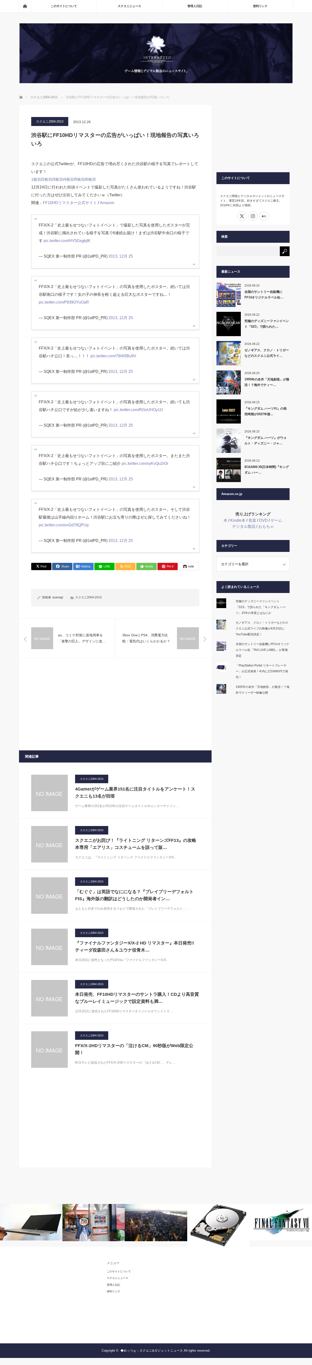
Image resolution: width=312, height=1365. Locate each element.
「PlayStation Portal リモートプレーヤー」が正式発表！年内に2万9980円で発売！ (262, 671)
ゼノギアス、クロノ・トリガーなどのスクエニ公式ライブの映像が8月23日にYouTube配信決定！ (262, 628)
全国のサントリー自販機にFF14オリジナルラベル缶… (263, 294)
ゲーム (276, 520)
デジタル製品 (243, 526)
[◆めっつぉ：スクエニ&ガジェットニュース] (156, 82)
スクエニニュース (129, 6)
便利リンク (260, 6)
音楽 (252, 520)
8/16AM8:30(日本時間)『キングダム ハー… (266, 469)
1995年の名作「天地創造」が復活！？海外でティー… (266, 382)
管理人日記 (194, 6)
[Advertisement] (115, 704)
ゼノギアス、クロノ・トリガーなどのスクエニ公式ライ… (266, 353)
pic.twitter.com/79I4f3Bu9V (113, 356)
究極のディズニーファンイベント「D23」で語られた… (266, 323)
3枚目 (58, 179)
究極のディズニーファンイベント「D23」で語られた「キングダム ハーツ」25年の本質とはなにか (261, 607)
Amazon (107, 203)
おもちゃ (266, 526)
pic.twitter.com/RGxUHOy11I (138, 410)
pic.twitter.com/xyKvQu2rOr (145, 463)
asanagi (57, 597)
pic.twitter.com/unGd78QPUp (64, 525)
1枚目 (36, 179)
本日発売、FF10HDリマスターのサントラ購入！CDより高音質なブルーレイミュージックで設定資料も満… (137, 998)
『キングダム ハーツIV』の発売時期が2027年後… (265, 411)
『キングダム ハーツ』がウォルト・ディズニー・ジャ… (265, 440)
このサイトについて (64, 6)
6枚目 (91, 179)
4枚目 (69, 179)
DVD (263, 520)
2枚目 (47, 179)
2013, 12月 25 (120, 256)
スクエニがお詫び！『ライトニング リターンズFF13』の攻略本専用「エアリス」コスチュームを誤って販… (135, 844)
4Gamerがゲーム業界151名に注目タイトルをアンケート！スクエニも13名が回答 (135, 793)
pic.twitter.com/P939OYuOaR (64, 302)
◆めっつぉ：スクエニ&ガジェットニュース (151, 1350)
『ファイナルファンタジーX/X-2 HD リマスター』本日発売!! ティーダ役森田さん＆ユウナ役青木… (134, 946)
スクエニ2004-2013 (49, 121)
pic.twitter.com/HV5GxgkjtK (67, 241)
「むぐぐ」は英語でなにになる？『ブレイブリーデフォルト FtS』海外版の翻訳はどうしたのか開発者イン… (134, 895)
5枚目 (80, 179)
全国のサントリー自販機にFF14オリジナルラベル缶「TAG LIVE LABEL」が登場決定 (262, 649)
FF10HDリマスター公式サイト (70, 203)
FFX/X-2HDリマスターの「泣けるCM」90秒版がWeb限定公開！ (134, 1049)
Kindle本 (237, 520)
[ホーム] (25, 6)
